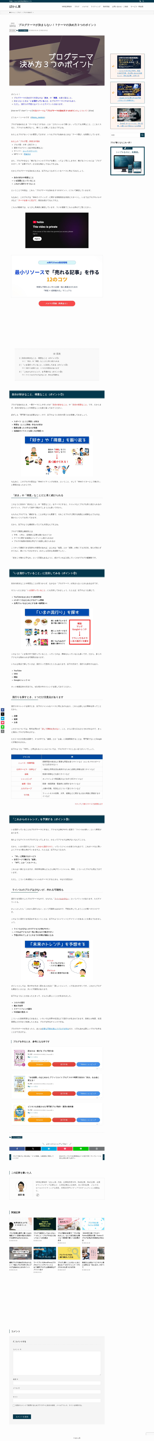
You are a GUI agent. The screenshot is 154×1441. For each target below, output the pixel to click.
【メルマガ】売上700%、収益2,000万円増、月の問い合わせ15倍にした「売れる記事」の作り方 (129, 73)
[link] (37, 1195)
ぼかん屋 (15, 6)
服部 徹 (21, 1195)
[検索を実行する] (142, 135)
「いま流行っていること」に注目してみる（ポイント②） (45, 365)
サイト (15, 1397)
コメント (17, 1349)
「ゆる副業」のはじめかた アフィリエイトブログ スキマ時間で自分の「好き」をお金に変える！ (63, 1078)
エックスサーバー (30, 151)
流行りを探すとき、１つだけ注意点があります (42, 368)
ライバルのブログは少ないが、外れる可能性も (42, 375)
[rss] (140, 1)
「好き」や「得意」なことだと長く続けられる (42, 361)
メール (16, 1388)
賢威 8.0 (27, 154)
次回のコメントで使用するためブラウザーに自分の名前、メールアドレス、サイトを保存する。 (49, 1405)
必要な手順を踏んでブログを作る (55, 1029)
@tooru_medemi (37, 117)
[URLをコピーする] (97, 1149)
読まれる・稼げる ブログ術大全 (41, 1051)
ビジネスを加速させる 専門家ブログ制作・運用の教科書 (50, 1107)
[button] (17, 1149)
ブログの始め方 (23, 30)
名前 (15, 1379)
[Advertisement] (57, 325)
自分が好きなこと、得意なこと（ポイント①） (41, 358)
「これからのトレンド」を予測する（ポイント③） (42, 372)
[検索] (143, 1)
